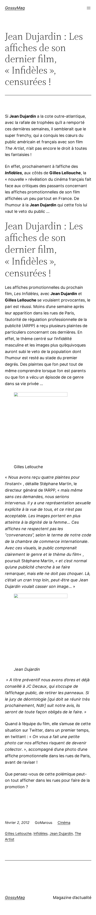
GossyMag (15, 8)
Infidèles (40, 833)
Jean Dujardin (61, 833)
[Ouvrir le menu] (88, 8)
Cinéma (64, 822)
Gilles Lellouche (18, 833)
